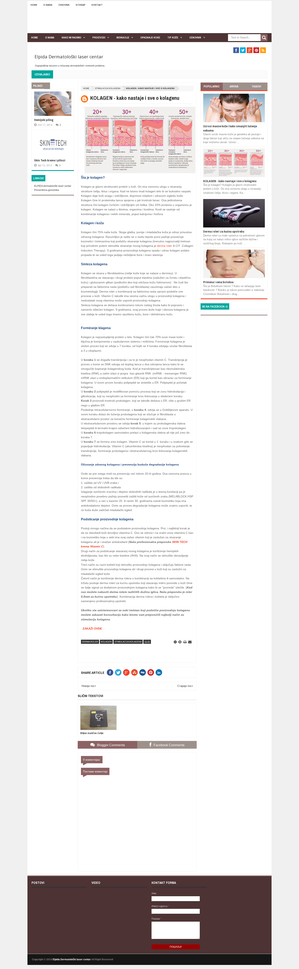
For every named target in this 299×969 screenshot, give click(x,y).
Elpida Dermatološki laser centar (69, 56)
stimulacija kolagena (107, 88)
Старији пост (185, 685)
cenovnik (195, 37)
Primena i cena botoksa (218, 282)
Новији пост (89, 685)
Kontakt (97, 4)
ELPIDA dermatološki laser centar (52, 186)
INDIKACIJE (122, 37)
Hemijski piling (43, 120)
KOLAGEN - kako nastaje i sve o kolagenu (229, 181)
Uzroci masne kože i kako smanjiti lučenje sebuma (230, 128)
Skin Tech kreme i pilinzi (49, 160)
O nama (47, 4)
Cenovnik (64, 4)
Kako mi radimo (71, 37)
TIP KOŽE (172, 37)
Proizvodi (98, 37)
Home (34, 4)
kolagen (106, 642)
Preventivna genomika (46, 190)
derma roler (164, 245)
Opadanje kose (150, 37)
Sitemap (80, 4)
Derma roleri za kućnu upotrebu (223, 231)
